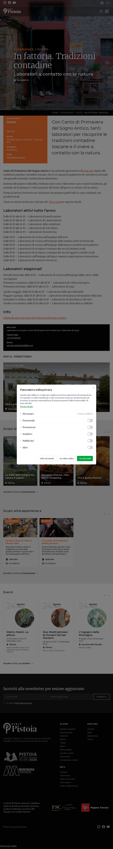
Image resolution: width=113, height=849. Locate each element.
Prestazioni (29, 427)
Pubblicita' (28, 440)
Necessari (28, 413)
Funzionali (29, 420)
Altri (25, 447)
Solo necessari (47, 458)
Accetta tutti (85, 458)
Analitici (27, 434)
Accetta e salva (67, 458)
